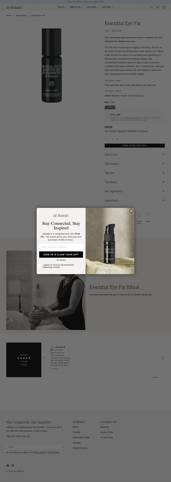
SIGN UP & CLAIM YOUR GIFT (61, 254)
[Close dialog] (131, 211)
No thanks (61, 260)
